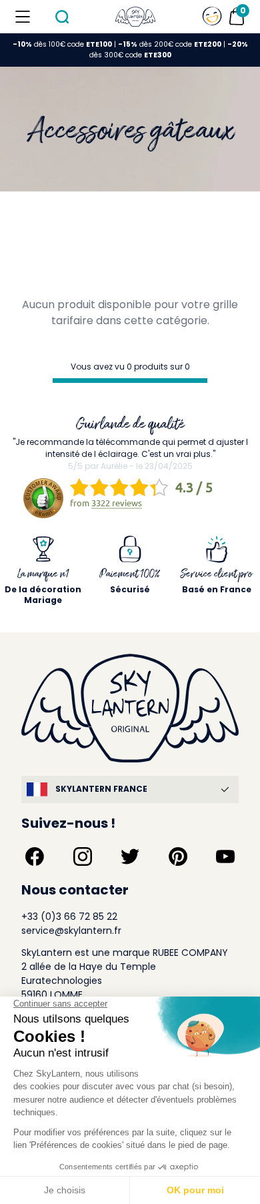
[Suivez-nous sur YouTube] (225, 856)
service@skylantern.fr (71, 930)
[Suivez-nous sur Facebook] (34, 856)
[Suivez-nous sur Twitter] (130, 856)
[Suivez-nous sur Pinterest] (178, 856)
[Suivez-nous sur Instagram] (82, 856)
